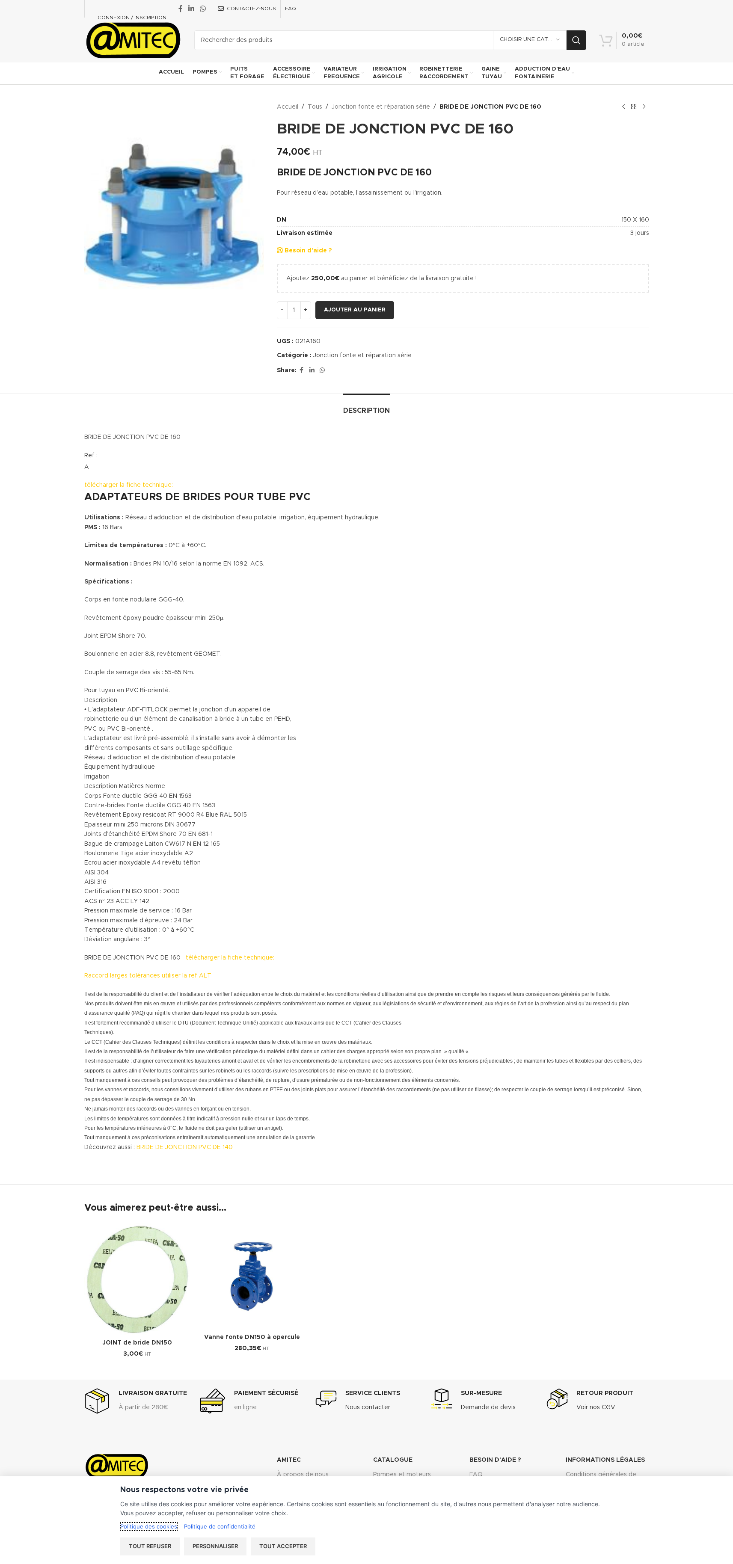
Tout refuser (150, 1546)
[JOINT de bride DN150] (137, 1279)
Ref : (91, 456)
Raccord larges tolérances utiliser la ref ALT (147, 976)
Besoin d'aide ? (307, 251)
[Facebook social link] (180, 8)
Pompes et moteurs (402, 1475)
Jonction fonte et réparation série (381, 107)
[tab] (366, 407)
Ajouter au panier (355, 310)
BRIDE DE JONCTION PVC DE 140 (185, 1147)
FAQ (476, 1475)
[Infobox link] (135, 1401)
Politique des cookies (148, 1526)
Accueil (287, 107)
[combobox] (463, 182)
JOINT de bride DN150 (137, 1343)
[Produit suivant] (644, 107)
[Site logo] (132, 40)
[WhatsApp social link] (203, 8)
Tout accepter (283, 1546)
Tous (315, 107)
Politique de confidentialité (219, 1526)
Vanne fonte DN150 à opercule (252, 1337)
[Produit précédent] (623, 107)
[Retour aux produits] (634, 107)
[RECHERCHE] (576, 40)
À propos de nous (303, 1475)
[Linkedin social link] (191, 8)
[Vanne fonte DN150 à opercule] (252, 1276)
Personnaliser (215, 1546)
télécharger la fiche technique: (128, 485)
